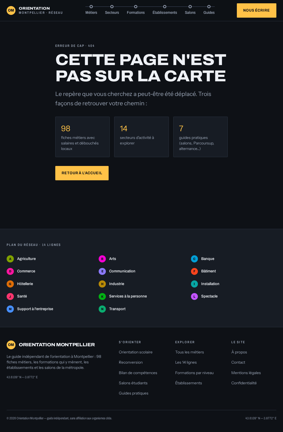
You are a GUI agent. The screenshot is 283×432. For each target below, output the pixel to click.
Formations (136, 12)
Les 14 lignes (186, 362)
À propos (239, 352)
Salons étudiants (133, 382)
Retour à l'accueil (82, 173)
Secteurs (112, 12)
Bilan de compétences (138, 372)
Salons (190, 12)
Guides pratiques (133, 393)
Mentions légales (246, 372)
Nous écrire (256, 10)
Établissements (165, 12)
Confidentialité (244, 382)
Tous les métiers (189, 352)
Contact (238, 362)
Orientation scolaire (136, 352)
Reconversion (131, 362)
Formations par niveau (194, 372)
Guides (209, 12)
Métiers (91, 12)
